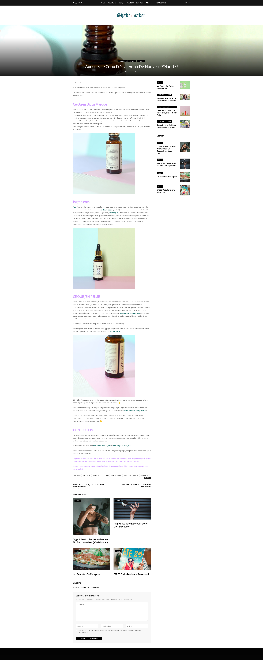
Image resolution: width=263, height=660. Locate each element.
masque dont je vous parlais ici (135, 410)
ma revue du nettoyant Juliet (130, 313)
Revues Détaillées (127, 61)
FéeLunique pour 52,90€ (121, 446)
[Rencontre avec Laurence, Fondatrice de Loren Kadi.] (185, 97)
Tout (141, 61)
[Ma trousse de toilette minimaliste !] (185, 85)
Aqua (74, 207)
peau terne (127, 475)
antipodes (96, 475)
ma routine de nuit (113, 331)
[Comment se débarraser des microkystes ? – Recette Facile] (185, 111)
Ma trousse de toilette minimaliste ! (165, 87)
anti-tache (87, 475)
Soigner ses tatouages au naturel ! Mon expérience (131, 525)
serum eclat (144, 475)
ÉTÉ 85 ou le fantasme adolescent (131, 574)
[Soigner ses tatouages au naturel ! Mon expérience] (132, 509)
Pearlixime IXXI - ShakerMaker (89, 587)
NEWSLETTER (161, 3)
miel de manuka (116, 475)
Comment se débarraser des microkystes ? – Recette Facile (167, 112)
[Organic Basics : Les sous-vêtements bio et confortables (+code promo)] (91, 516)
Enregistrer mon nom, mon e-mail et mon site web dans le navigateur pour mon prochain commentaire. (109, 631)
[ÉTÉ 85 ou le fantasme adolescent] (132, 559)
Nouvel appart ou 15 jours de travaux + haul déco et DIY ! (88, 487)
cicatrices (106, 475)
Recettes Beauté (163, 107)
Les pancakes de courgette (86, 574)
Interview (161, 95)
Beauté (103, 3)
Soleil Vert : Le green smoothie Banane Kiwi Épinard (136, 487)
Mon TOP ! (130, 3)
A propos (149, 3)
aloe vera (78, 475)
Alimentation (112, 3)
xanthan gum (113, 213)
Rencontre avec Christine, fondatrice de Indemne (166, 126)
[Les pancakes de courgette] (91, 559)
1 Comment (130, 72)
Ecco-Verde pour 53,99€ (102, 446)
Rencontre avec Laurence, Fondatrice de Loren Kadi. (166, 99)
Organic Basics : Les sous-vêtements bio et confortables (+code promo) (91, 541)
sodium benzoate (107, 210)
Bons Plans (140, 3)
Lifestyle (121, 3)
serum (136, 475)
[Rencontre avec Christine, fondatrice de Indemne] (185, 124)
